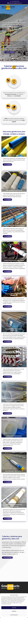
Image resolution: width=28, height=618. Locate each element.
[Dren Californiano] (14, 146)
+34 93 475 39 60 (15, 1)
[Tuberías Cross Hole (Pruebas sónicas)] (14, 216)
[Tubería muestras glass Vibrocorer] (14, 392)
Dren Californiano (9, 43)
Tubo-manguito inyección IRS (11, 45)
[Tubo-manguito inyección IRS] (14, 181)
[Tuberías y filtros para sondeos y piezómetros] (14, 286)
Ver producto (7, 164)
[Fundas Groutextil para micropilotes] (14, 251)
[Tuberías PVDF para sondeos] (14, 427)
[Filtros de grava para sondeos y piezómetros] (14, 322)
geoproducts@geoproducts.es (15, 3)
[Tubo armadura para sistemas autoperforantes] (14, 357)
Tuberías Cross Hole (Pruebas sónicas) (14, 47)
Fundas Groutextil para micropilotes (13, 49)
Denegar (14, 611)
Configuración (14, 615)
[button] (26, 8)
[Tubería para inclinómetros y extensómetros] (14, 497)
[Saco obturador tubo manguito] (14, 462)
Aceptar (14, 607)
